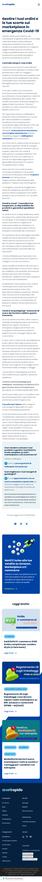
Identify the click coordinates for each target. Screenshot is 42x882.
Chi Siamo (5, 803)
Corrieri (4, 857)
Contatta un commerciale (31, 850)
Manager (25, 803)
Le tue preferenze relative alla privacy (14, 878)
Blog (3, 807)
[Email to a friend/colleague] (26, 524)
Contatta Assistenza (29, 822)
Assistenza (26, 817)
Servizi (24, 798)
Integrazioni (7, 832)
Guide (24, 826)
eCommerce (6, 845)
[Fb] (27, 836)
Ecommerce (6, 823)
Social (24, 832)
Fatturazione (6, 861)
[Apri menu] (39, 4)
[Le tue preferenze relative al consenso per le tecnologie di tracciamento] (4, 878)
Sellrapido (6, 798)
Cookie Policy (28, 856)
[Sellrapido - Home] (8, 4)
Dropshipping (6, 819)
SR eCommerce (27, 811)
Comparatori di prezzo (9, 841)
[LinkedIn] (23, 837)
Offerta (4, 811)
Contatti (25, 846)
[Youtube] (31, 836)
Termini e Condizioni (30, 859)
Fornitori (4, 849)
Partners (4, 853)
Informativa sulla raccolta (6, 880)
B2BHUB (24, 807)
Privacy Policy (28, 853)
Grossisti (5, 815)
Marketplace (6, 837)
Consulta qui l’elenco (12, 404)
